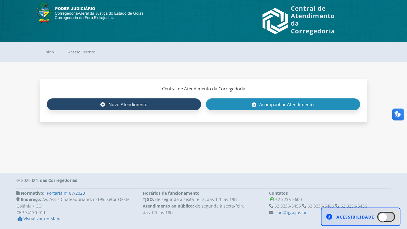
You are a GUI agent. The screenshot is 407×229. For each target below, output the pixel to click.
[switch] (386, 217)
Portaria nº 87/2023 (66, 193)
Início (49, 52)
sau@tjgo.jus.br (291, 212)
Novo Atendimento (127, 104)
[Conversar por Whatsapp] (272, 199)
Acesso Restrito (81, 52)
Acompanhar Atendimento (286, 104)
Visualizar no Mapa (42, 219)
